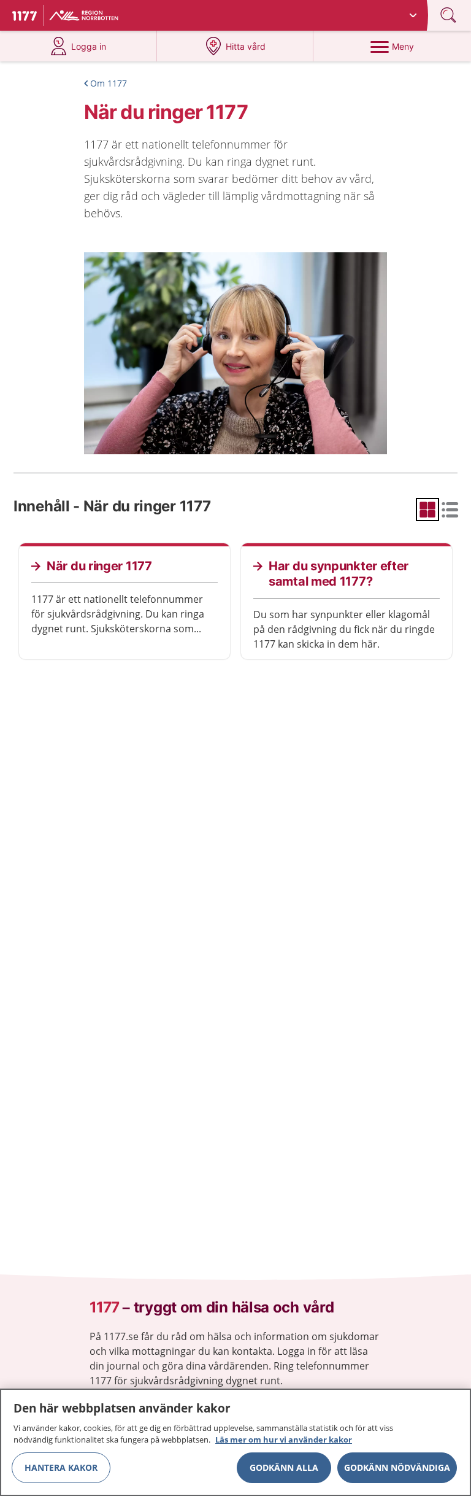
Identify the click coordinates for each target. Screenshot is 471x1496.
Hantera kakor (61, 1467)
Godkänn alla (284, 1467)
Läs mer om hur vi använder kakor (283, 1439)
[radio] (427, 509)
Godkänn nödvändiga (397, 1467)
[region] (235, 1442)
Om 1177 (108, 83)
